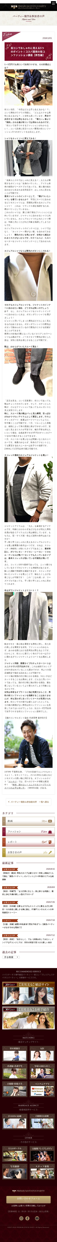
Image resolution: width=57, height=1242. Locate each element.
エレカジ (12, 781)
